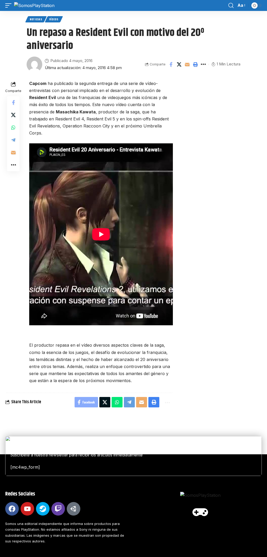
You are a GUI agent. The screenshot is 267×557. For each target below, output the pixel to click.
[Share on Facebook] (171, 64)
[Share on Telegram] (13, 140)
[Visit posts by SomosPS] (34, 64)
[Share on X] (179, 64)
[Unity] (73, 509)
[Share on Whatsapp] (13, 127)
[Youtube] (27, 509)
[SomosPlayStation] (34, 5)
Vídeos (53, 19)
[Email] (187, 64)
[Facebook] (12, 509)
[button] (9, 5)
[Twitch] (58, 509)
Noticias (36, 19)
